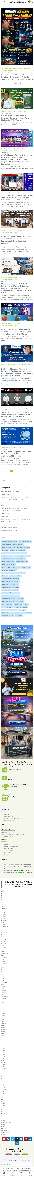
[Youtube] (4, 1139)
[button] (29, 2)
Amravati (3, 904)
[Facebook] (8, 1139)
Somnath (3, 1101)
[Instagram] (17, 1139)
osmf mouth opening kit (8, 607)
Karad (2, 1007)
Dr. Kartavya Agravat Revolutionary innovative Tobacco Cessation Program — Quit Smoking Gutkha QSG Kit (16, 331)
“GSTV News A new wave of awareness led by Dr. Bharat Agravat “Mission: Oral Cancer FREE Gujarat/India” (17, 197)
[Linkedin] (21, 1139)
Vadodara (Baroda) (6, 1122)
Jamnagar (3, 992)
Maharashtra (5, 550)
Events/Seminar (5, 494)
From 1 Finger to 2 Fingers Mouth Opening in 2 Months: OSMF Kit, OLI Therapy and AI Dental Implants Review (17, 77)
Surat (2, 1107)
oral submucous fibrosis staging (10, 590)
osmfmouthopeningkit (21, 607)
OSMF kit (25, 604)
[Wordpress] (17, 1143)
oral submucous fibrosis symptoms (10, 593)
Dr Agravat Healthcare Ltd (24, 1170)
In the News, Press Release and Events (13, 818)
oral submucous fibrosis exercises (10, 581)
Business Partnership (9, 820)
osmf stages (22, 610)
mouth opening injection (8, 558)
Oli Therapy (22, 573)
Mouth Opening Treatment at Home (11, 567)
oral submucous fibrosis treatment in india (12, 601)
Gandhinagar (4, 957)
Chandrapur (4, 930)
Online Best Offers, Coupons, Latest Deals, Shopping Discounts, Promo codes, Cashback (14, 509)
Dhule (2, 945)
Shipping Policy (8, 852)
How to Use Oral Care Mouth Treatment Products (14, 500)
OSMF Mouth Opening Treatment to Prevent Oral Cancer (15, 519)
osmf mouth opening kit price (9, 610)
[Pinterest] (26, 1139)
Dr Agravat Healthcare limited (9, 541)
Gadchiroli (3, 961)
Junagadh (3, 998)
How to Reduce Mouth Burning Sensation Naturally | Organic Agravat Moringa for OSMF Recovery (16, 118)
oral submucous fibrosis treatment (10, 595)
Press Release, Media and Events (9, 525)
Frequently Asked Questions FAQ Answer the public (14, 497)
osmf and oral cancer (7, 604)
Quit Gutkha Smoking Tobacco (9, 527)
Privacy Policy (7, 854)
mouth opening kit (20, 558)
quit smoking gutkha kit (8, 615)
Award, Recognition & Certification (10, 491)
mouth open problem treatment (10, 573)
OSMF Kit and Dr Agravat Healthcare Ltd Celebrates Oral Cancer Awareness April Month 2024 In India (16, 454)
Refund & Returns (8, 848)
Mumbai (3, 1046)
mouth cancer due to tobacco (17, 550)
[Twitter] (13, 1139)
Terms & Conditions (9, 850)
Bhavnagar (4, 920)
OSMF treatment (6, 613)
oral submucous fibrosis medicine (10, 587)
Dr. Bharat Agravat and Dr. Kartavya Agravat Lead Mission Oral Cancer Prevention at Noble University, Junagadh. (15, 239)
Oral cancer (5, 575)
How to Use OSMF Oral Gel (23, 547)
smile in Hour (18, 615)
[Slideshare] (30, 1139)
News (2, 505)
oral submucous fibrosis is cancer (10, 584)
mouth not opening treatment (9, 553)
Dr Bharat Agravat (6, 544)
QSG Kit (29, 613)
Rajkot (2, 1081)
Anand (3, 906)
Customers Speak (8, 816)
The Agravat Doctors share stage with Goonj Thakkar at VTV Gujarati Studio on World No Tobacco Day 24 (16, 414)
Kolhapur (3, 1015)
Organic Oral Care (5, 513)
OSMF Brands (4, 516)
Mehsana (3, 1037)
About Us (6, 814)
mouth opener (22, 553)
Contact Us (7, 844)
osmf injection (18, 604)
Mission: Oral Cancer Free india (9, 503)
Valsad (3, 1124)
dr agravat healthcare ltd (25, 541)
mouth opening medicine (8, 561)
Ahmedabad (4, 893)
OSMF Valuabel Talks (6, 522)
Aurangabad (4, 908)
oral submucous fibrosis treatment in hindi (12, 598)
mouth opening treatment (8, 564)
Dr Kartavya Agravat (18, 544)
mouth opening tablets (22, 561)
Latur (2, 1019)
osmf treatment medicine (18, 613)
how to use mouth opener (8, 547)
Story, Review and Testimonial (9, 530)
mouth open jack (26, 567)
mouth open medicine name (9, 570)
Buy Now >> (27, 870)
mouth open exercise (7, 556)
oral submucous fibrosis (15, 575)
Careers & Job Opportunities (11, 846)
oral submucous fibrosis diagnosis (10, 578)
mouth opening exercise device (22, 556)
